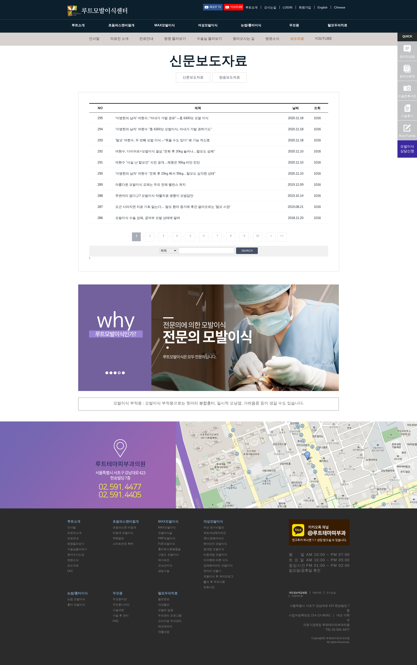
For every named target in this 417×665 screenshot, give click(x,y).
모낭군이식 (165, 565)
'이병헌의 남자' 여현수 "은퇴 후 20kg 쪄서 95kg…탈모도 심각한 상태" (165, 173)
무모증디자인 (121, 604)
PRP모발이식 (166, 538)
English (323, 7)
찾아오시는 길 (244, 38)
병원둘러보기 (75, 543)
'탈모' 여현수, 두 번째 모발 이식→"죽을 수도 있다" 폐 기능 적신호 (162, 140)
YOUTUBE (236, 7)
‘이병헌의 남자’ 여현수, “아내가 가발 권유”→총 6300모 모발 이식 (161, 118)
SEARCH (247, 250)
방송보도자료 (229, 77)
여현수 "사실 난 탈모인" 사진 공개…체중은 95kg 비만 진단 (157, 162)
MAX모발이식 (164, 25)
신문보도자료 (193, 77)
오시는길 (270, 7)
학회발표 (118, 538)
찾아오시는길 (75, 554)
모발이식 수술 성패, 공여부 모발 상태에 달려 (147, 218)
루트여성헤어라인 (215, 533)
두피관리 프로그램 (170, 615)
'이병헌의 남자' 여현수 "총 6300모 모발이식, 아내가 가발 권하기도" (163, 129)
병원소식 (272, 38)
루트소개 (251, 7)
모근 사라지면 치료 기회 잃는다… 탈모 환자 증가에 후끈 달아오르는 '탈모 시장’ (172, 207)
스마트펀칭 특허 (123, 543)
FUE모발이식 (166, 543)
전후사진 (209, 587)
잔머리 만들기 (212, 571)
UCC (70, 571)
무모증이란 (120, 599)
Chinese (339, 7)
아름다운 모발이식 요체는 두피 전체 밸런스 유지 (150, 184)
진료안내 (146, 38)
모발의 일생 (165, 610)
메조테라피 (165, 626)
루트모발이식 (97, 10)
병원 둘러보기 (175, 38)
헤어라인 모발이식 (215, 543)
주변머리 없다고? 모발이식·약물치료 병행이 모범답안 (154, 195)
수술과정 (118, 610)
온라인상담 (407, 56)
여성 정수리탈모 (214, 527)
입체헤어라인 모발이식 (218, 565)
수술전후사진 (407, 96)
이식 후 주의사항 (214, 581)
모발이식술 (165, 533)
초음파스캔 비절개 (124, 527)
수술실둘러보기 (77, 549)
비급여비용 (297, 596)
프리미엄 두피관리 (170, 621)
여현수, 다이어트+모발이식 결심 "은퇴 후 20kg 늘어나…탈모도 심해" (165, 151)
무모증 (294, 25)
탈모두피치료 (337, 25)
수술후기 (407, 116)
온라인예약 (407, 76)
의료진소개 (74, 533)
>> (282, 235)
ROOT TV (215, 7)
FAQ (115, 621)
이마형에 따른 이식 (216, 560)
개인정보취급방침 (298, 592)
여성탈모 (163, 604)
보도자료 (297, 38)
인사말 (94, 38)
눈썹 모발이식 (76, 599)
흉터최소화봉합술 (169, 549)
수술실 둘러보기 (209, 38)
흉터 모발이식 (76, 604)
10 (257, 235)
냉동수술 (163, 571)
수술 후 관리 (121, 615)
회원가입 (305, 7)
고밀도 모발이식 (168, 554)
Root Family (407, 135)
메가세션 (163, 560)
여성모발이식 (208, 25)
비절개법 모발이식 (215, 554)
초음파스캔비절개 (121, 25)
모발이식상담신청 (407, 149)
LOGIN (287, 7)
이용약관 (316, 592)
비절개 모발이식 (123, 533)
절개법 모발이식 (214, 549)
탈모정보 (163, 599)
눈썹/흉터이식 (251, 25)
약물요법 (163, 631)
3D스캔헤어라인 (214, 538)
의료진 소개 (119, 38)
